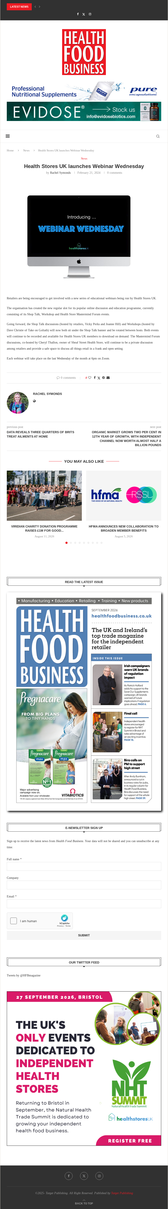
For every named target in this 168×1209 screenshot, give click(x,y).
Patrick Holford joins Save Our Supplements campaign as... (51, 6)
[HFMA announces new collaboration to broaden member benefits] (123, 496)
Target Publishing (122, 1193)
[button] (35, 6)
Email (12, 896)
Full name (14, 859)
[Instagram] (90, 14)
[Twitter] (83, 14)
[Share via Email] (108, 378)
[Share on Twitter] (98, 378)
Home (10, 150)
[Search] (158, 136)
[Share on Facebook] (95, 378)
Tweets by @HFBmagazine (23, 975)
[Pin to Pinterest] (103, 378)
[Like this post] (89, 378)
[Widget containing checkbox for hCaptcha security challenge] (40, 921)
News (26, 150)
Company (13, 878)
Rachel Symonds (60, 172)
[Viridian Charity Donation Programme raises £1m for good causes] (44, 496)
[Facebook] (78, 14)
